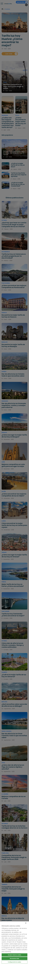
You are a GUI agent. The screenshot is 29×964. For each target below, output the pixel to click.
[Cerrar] (25, 923)
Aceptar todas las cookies (14, 955)
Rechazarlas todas (14, 958)
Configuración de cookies (14, 962)
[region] (14, 942)
